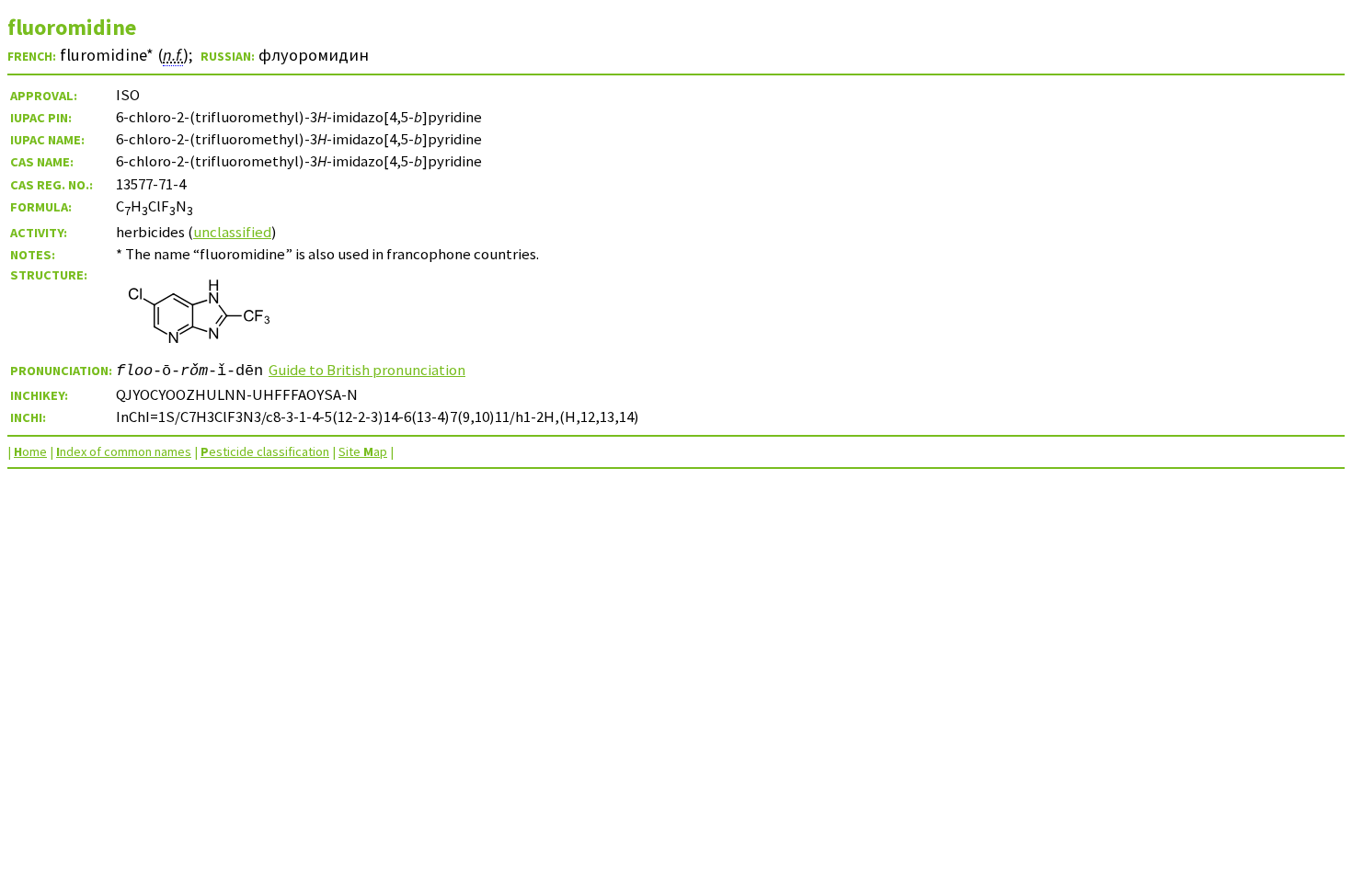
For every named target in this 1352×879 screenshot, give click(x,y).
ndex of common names (123, 451)
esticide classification (265, 451)
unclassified (232, 232)
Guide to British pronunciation (367, 370)
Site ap (362, 451)
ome (30, 451)
